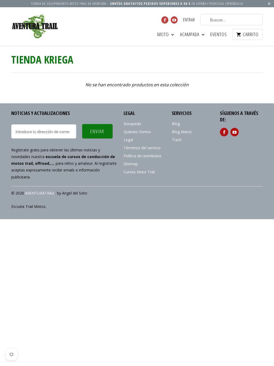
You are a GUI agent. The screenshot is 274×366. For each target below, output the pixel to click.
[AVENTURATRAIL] (35, 26)
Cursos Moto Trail (139, 171)
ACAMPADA (190, 35)
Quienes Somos (137, 131)
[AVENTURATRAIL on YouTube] (174, 20)
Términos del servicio (142, 147)
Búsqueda (132, 123)
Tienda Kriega (42, 59)
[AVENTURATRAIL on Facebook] (164, 20)
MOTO (163, 35)
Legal (128, 139)
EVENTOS (218, 35)
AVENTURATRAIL (40, 193)
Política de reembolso (142, 155)
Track (176, 139)
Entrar (189, 20)
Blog (176, 123)
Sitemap (131, 163)
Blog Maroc (182, 131)
